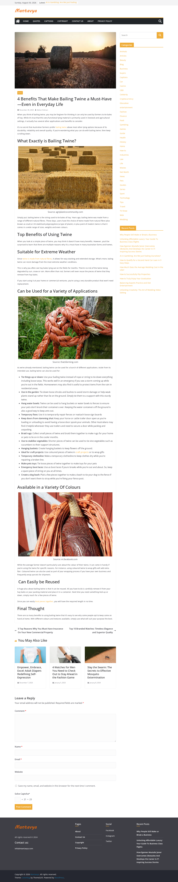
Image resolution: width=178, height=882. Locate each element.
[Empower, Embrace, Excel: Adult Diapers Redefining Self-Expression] (30, 648)
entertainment (126, 107)
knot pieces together (44, 601)
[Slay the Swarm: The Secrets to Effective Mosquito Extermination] (100, 648)
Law (121, 159)
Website (19, 771)
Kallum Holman (42, 110)
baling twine (61, 127)
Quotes (36, 21)
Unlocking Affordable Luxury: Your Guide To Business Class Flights (150, 843)
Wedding (124, 219)
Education (124, 103)
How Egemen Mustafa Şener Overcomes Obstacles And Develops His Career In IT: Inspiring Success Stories (137, 249)
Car (121, 81)
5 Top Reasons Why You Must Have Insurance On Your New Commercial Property (40, 630)
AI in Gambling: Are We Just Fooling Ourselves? (140, 256)
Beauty (123, 60)
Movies (123, 168)
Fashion (123, 112)
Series (122, 189)
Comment (20, 710)
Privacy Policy (105, 21)
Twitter (109, 841)
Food (122, 120)
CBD (122, 90)
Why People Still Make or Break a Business (138, 234)
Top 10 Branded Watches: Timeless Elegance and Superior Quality (91, 630)
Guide (122, 133)
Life (121, 163)
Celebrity (124, 94)
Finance (123, 116)
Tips (122, 202)
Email (18, 759)
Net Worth (124, 172)
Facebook (110, 830)
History (123, 142)
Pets (122, 180)
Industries (124, 155)
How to (123, 150)
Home (26, 21)
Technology (125, 198)
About (90, 21)
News (122, 176)
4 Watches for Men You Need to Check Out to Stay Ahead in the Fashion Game (64, 672)
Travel (122, 206)
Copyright (62, 21)
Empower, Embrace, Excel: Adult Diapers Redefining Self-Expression (29, 672)
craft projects (82, 452)
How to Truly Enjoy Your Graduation (135, 278)
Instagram (110, 836)
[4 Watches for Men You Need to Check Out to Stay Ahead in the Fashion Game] (65, 648)
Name (18, 746)
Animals (123, 51)
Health (123, 137)
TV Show (123, 211)
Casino (123, 86)
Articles (123, 56)
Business (124, 68)
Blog (20, 93)
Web (122, 215)
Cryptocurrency (126, 99)
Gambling (124, 124)
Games (123, 129)
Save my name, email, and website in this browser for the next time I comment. (57, 785)
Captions (48, 21)
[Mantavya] (18, 21)
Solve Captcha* (22, 793)
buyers (123, 73)
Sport (122, 193)
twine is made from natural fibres (37, 258)
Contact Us (77, 21)
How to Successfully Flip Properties (135, 274)
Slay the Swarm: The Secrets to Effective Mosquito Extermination (99, 672)
